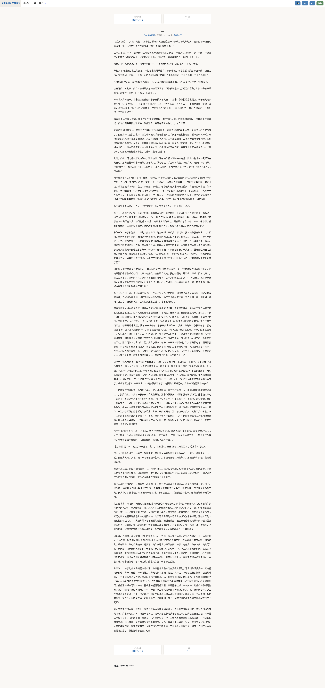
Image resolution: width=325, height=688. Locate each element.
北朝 (34, 3)
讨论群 (26, 3)
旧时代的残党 (149, 35)
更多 (41, 3)
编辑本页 (178, 35)
